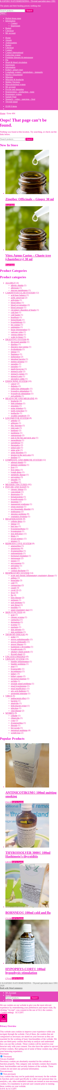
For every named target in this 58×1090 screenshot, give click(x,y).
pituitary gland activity (20, 652)
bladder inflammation (20, 661)
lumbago (14, 430)
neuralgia (15, 406)
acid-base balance (18, 295)
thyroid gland (16, 654)
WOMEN (9, 713)
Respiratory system (13, 94)
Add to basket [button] (18, 802)
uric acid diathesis (18, 691)
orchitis (14, 681)
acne (13, 615)
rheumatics (15, 445)
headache (15, 401)
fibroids (14, 725)
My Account (10, 993)
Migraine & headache (14, 79)
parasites (14, 364)
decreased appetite (18, 342)
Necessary (7, 1056)
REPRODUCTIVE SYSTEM (18, 543)
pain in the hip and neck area (23, 438)
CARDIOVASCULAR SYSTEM (20, 293)
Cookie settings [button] (7, 1012)
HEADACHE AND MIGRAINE (19, 398)
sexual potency (17, 538)
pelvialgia (15, 565)
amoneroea (15, 548)
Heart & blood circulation (16, 62)
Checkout (9, 31)
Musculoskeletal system (15, 84)
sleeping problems (18, 514)
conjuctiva (15, 620)
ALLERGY (10, 283)
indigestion (15, 357)
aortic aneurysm (17, 298)
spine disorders (17, 452)
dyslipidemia (16, 349)
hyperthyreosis (17, 499)
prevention (15, 477)
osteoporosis (16, 435)
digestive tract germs (19, 347)
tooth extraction (17, 411)
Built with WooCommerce (11, 988)
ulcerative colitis (18, 379)
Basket (8, 28)
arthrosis (14, 423)
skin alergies (16, 629)
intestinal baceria (18, 359)
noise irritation (17, 408)
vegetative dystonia (19, 516)
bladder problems (18, 664)
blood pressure (17, 307)
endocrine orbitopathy (20, 388)
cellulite (14, 715)
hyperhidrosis (16, 322)
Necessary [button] (4, 1054)
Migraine (9, 77)
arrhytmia (15, 300)
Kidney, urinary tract (14, 70)
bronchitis (15, 580)
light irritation (16, 403)
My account (10, 33)
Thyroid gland (11, 102)
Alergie (8, 40)
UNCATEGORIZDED (15, 656)
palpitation (15, 327)
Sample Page (10, 97)
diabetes (14, 386)
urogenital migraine (19, 693)
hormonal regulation (19, 556)
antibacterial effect (18, 698)
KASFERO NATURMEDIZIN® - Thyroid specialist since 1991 (27, 1)
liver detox (15, 470)
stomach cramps (17, 374)
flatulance (15, 354)
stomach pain (16, 376)
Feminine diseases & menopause (19, 57)
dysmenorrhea (17, 551)
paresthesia (15, 443)
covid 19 (14, 590)
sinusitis (14, 479)
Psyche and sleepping (14, 89)
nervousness (16, 563)
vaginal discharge (18, 570)
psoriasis (14, 627)
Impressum (15, 26)
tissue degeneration (19, 329)
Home (8, 38)
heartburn (15, 317)
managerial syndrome (20, 504)
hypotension (16, 531)
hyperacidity (16, 669)
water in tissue (17, 337)
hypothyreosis (17, 649)
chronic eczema (17, 617)
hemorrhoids (16, 320)
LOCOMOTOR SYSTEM (17, 418)
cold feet (14, 312)
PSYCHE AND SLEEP (15, 487)
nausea (14, 561)
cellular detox (16, 521)
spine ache (15, 450)
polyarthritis (16, 396)
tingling (14, 457)
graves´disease (17, 644)
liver (13, 467)
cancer (13, 384)
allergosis (15, 288)
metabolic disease (18, 475)
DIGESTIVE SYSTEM (15, 339)
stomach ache (16, 371)
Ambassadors (11, 43)
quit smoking (16, 602)
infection (14, 708)
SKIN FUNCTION (13, 612)
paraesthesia (16, 440)
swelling (14, 482)
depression (15, 494)
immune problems (18, 465)
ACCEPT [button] (19, 1012)
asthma (14, 578)
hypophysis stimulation (20, 393)
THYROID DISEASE (15, 634)
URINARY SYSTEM (14, 659)
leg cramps (15, 325)
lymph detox (16, 472)
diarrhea (14, 344)
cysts (13, 720)
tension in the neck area (21, 455)
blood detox (16, 302)
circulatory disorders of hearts (23, 310)
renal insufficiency (18, 688)
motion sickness (17, 361)
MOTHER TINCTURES (16, 484)
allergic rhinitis (17, 285)
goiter (13, 637)
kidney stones (16, 676)
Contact (14, 23)
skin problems (17, 632)
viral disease (16, 711)
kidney (14, 674)
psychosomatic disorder (21, 509)
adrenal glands (17, 462)
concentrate (16, 492)
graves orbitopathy (19, 642)
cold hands (15, 315)
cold (12, 583)
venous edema (17, 334)
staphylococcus (17, 369)
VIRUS (8, 696)
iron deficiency (17, 534)
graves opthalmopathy (20, 639)
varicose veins (17, 332)
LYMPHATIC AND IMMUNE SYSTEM (23, 460)
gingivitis (15, 703)
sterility (14, 568)
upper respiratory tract (20, 610)
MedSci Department (14, 74)
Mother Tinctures (12, 82)
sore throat (15, 605)
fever (13, 593)
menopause (15, 558)
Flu (6, 60)
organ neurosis (17, 506)
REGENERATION (13, 519)
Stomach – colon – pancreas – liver (20, 99)
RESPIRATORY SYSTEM (17, 573)
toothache (15, 413)
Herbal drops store (13, 18)
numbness (15, 433)
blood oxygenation (19, 305)
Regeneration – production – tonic (19, 92)
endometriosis (17, 553)
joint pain (15, 428)
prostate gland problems (21, 683)
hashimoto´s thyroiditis (20, 647)
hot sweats (15, 728)
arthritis (14, 420)
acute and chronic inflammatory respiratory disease (32, 575)
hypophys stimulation (20, 391)
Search (29, 11)
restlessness (16, 511)
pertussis (14, 600)
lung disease (16, 597)
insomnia (14, 502)
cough (13, 588)
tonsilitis (14, 607)
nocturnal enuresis (18, 679)
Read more (10, 205)
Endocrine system (13, 55)
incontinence (16, 671)
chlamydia (15, 718)
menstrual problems (19, 730)
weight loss (15, 733)
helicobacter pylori (19, 706)
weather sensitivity (19, 416)
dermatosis (15, 622)
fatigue (14, 352)
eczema (14, 624)
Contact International (14, 52)
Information (10, 21)
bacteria (14, 701)
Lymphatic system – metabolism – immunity (24, 72)
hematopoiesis (17, 497)
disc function (16, 425)
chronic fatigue (17, 489)
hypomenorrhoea (18, 529)
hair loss (14, 526)
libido (13, 536)
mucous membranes (19, 290)
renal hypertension (18, 686)
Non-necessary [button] (6, 1071)
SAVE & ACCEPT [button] (8, 1089)
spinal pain (15, 447)
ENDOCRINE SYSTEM (16, 381)
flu (12, 595)
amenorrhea (16, 546)
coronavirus (16, 585)
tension (14, 541)
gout (13, 666)
